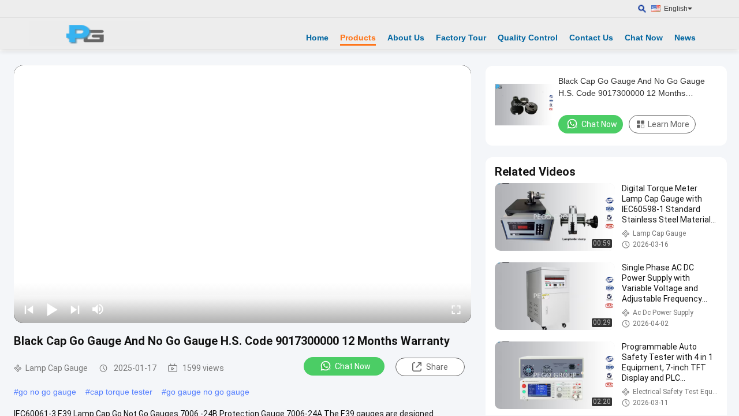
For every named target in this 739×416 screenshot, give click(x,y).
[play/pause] (52, 309)
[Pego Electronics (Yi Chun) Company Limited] (89, 33)
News (685, 37)
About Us (405, 37)
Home (317, 37)
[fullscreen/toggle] (456, 309)
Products (358, 37)
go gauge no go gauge (207, 391)
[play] (242, 194)
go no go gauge (47, 391)
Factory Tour (461, 37)
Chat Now (644, 38)
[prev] (28, 309)
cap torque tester (121, 391)
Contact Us (591, 37)
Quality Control (528, 37)
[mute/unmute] (98, 309)
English (676, 9)
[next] (75, 309)
